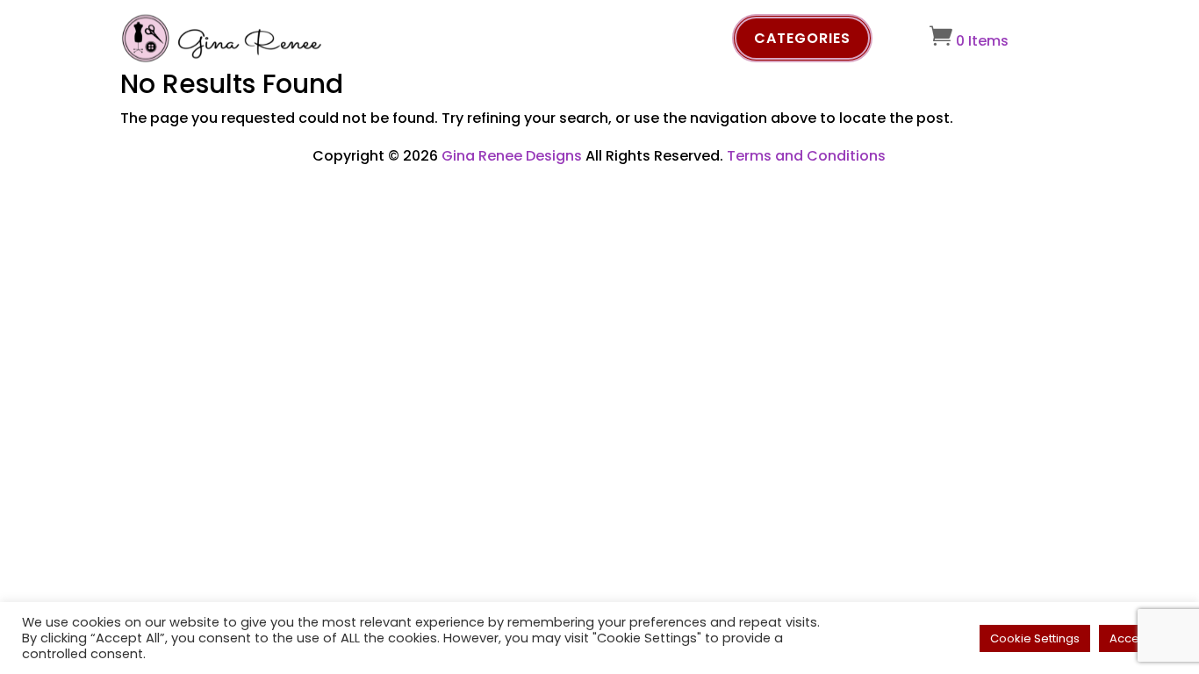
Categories (802, 38)
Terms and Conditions (806, 156)
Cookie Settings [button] (1035, 638)
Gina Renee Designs (512, 156)
